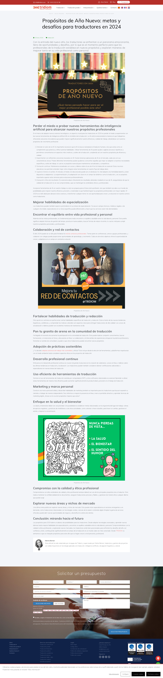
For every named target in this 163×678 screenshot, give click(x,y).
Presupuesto (125, 2)
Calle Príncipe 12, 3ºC (105, 645)
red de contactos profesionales (76, 234)
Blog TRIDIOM (59, 13)
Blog (114, 2)
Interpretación (88, 8)
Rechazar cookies (153, 674)
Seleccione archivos (43, 603)
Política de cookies (76, 655)
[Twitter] (109, 657)
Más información (114, 674)
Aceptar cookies (138, 674)
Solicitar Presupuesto (119, 632)
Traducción (60, 8)
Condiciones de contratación (79, 649)
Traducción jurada (73, 8)
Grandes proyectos (45, 661)
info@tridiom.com (40, 2)
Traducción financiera (46, 649)
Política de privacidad (110, 624)
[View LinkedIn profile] (39, 550)
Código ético (74, 646)
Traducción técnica (45, 655)
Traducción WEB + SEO (46, 657)
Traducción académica (46, 653)
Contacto (114, 8)
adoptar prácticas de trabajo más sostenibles (57, 350)
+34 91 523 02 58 (55, 2)
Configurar (125, 674)
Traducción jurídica (45, 651)
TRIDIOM (119, 531)
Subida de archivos (40, 600)
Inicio (51, 13)
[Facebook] (100, 657)
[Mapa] (158, 658)
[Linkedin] (106, 657)
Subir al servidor (59, 603)
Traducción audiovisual (46, 644)
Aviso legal (74, 644)
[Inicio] (42, 8)
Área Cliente (104, 2)
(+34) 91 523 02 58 (104, 651)
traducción (51, 38)
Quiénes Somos (102, 8)
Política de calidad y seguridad (79, 651)
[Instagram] (103, 657)
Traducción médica (45, 659)
